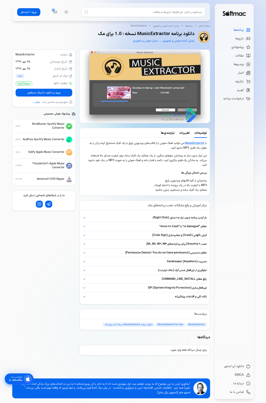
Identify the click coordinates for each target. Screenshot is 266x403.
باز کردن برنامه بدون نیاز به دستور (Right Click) (180, 218)
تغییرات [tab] (184, 133)
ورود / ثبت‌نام (28, 12)
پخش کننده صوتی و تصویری (166, 26)
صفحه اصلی (204, 26)
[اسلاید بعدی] (84, 86)
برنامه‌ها (189, 26)
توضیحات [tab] (200, 133)
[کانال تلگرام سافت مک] (48, 204)
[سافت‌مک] (234, 13)
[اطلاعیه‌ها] (55, 12)
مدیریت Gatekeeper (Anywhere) (187, 262)
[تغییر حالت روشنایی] (66, 12)
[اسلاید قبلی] (205, 86)
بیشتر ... (36, 102)
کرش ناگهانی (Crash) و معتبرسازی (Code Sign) (179, 235)
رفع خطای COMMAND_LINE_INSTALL (184, 279)
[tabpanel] (145, 167)
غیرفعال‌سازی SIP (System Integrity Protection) (177, 288)
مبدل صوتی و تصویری (145, 41)
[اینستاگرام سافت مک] (39, 204)
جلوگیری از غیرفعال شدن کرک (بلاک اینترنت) (182, 270)
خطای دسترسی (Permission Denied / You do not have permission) (166, 253)
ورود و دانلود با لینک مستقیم (43, 92)
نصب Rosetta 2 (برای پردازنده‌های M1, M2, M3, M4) (176, 244)
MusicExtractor (194, 143)
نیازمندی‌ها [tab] (168, 133)
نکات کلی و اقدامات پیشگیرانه (191, 297)
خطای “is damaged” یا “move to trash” (183, 226)
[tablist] (145, 133)
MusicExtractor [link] (139, 26)
